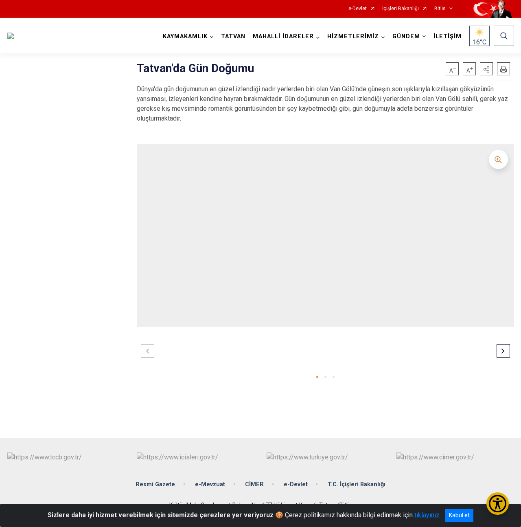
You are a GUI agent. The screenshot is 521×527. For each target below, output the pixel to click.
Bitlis (440, 8)
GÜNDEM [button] (406, 36)
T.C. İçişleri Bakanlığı (356, 484)
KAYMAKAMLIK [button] (185, 36)
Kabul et (459, 515)
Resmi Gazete (155, 484)
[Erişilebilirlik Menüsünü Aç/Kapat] (497, 503)
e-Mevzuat (210, 484)
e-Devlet (357, 8)
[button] (486, 68)
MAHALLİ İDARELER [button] (283, 36)
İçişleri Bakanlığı (400, 8)
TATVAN (233, 36)
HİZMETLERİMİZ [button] (353, 36)
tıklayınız (427, 515)
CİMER (254, 484)
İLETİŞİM (447, 36)
